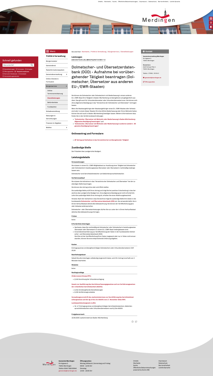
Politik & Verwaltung (55, 56)
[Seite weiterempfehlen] (136, 321)
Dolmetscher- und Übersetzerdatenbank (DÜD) (98, 201)
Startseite (107, 1)
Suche (114, 1)
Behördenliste (52, 102)
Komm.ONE (146, 370)
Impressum (143, 1)
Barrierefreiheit (163, 1)
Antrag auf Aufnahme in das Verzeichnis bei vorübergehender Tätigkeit (103, 140)
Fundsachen (51, 107)
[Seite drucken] (133, 321)
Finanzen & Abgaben (53, 123)
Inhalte (100, 1)
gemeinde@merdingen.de (153, 77)
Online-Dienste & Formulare (52, 80)
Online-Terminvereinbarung (55, 92)
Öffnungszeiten (8, 71)
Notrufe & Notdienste (10, 74)
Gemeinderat (51, 66)
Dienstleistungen (9, 69)
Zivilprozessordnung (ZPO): (81, 276)
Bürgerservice (51, 86)
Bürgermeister (51, 61)
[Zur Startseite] (98, 14)
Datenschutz (152, 1)
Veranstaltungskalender (11, 76)
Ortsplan (29, 69)
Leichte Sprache (175, 1)
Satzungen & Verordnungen (51, 117)
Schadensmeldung (53, 111)
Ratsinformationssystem (55, 70)
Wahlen (49, 127)
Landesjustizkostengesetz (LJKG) (84, 303)
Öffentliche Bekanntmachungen (127, 1)
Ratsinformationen (23, 71)
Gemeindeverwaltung (54, 74)
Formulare (20, 69)
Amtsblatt (23, 74)
